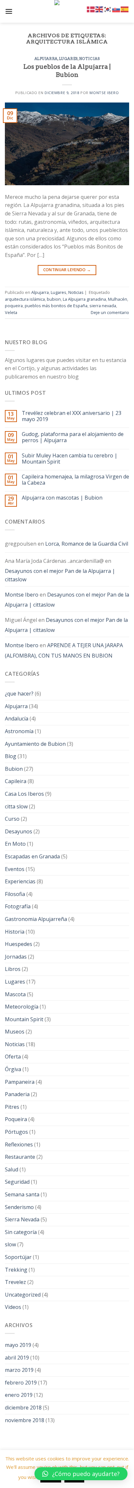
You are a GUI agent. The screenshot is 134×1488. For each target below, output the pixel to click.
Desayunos (18, 831)
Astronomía (19, 731)
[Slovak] (116, 8)
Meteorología (21, 1006)
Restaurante (20, 1156)
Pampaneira (19, 1081)
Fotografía (18, 906)
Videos (13, 1307)
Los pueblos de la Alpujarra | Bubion (67, 71)
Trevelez (15, 1282)
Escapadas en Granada (32, 856)
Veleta (11, 312)
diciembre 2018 (23, 1407)
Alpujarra (46, 58)
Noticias (89, 58)
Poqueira (16, 1119)
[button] (80, 1473)
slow (10, 1244)
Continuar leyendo (67, 269)
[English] (99, 8)
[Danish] (91, 8)
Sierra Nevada (22, 1219)
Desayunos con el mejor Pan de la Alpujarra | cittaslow (60, 575)
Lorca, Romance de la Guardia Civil (86, 543)
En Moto (15, 843)
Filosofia (15, 894)
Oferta (13, 1056)
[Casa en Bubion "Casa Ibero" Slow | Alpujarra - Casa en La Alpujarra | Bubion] (67, 11)
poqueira (14, 305)
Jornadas (16, 956)
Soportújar (18, 1257)
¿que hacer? (19, 693)
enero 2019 (19, 1394)
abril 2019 (17, 1357)
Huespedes (18, 944)
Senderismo (19, 1207)
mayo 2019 (18, 1345)
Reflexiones (19, 1144)
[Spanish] (125, 8)
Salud (11, 1169)
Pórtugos (16, 1131)
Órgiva (13, 1069)
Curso (12, 818)
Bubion (14, 768)
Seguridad (17, 1181)
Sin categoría (21, 1232)
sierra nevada (102, 305)
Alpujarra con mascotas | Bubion (62, 498)
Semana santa (22, 1194)
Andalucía (16, 718)
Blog (10, 756)
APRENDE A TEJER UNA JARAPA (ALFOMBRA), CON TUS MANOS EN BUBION (64, 650)
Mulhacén (117, 299)
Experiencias (20, 881)
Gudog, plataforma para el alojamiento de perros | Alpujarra (73, 437)
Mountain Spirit (24, 1019)
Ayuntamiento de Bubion (35, 743)
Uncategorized (23, 1294)
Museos (14, 1031)
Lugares (68, 58)
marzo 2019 (19, 1369)
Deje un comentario (110, 312)
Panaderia (17, 1094)
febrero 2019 (21, 1382)
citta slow (16, 806)
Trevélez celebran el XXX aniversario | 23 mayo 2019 (71, 416)
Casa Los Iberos (24, 793)
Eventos (14, 869)
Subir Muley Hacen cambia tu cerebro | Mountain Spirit (69, 459)
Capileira (15, 781)
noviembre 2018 (24, 1420)
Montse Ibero (104, 92)
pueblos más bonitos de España (56, 305)
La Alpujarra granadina (84, 299)
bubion (54, 299)
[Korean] (108, 8)
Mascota (15, 994)
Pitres (12, 1106)
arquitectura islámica (25, 299)
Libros (12, 969)
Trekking (16, 1269)
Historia (14, 931)
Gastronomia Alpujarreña (36, 919)
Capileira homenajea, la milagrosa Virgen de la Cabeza (75, 480)
